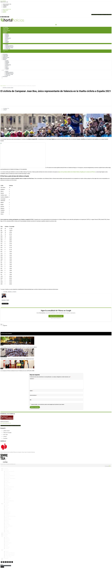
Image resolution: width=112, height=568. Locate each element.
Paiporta (7, 522)
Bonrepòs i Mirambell (10, 478)
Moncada (7, 492)
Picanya (7, 523)
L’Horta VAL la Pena (9, 47)
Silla (6, 529)
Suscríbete (5, 6)
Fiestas (6, 37)
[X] (7, 16)
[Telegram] (5, 16)
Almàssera (7, 477)
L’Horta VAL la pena (9, 555)
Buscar (4, 51)
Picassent (7, 524)
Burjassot (7, 480)
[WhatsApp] (8, 16)
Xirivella (7, 531)
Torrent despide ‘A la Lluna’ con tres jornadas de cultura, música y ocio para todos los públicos (18, 347)
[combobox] (5, 565)
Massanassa (8, 519)
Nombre (31, 390)
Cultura (6, 60)
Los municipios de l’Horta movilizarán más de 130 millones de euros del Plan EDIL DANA (17, 370)
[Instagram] (2, 16)
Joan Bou (10, 291)
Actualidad (5, 27)
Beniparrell (7, 512)
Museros (7, 494)
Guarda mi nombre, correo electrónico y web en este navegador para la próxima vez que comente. (47, 404)
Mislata (7, 520)
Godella (7, 485)
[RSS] (4, 16)
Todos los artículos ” (5, 303)
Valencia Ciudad (6, 30)
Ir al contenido (3, 0)
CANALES (5, 536)
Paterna (7, 495)
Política (7, 39)
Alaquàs (7, 505)
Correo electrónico (33, 395)
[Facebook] (1, 16)
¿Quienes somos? (6, 5)
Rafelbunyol (8, 498)
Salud (6, 40)
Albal (6, 506)
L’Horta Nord (6, 28)
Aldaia (6, 509)
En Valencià (5, 50)
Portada (1, 85)
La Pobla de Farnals (9, 487)
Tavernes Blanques (9, 501)
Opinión (6, 44)
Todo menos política (9, 46)
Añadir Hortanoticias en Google (56, 316)
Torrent (2, 344)
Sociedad (7, 41)
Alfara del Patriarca (9, 475)
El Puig (6, 481)
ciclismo (5, 291)
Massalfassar (8, 488)
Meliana (7, 491)
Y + (3, 43)
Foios (6, 484)
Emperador (7, 482)
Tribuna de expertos (9, 45)
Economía (7, 36)
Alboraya (7, 473)
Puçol (6, 496)
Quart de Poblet (9, 526)
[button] (55, 95)
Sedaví (6, 527)
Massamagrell (8, 489)
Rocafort (7, 499)
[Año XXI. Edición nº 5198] (7, 4)
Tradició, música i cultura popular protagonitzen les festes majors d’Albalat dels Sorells (17, 358)
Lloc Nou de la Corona (10, 516)
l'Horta (2, 368)
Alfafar (6, 510)
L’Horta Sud (5, 29)
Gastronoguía (8, 38)
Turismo (6, 42)
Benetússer (7, 513)
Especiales (5, 31)
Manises (7, 517)
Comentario (32, 378)
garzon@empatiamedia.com (5, 423)
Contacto (4, 7)
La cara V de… (7, 48)
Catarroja (7, 515)
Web (30, 399)
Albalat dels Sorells (3, 356)
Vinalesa (7, 502)
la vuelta (14, 291)
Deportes (7, 35)
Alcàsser (7, 508)
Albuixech (7, 474)
